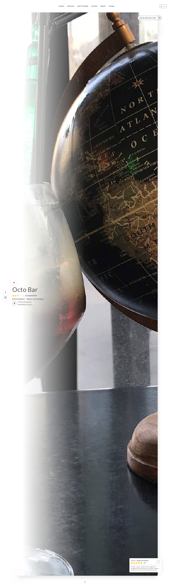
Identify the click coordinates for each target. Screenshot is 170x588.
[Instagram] (5, 297)
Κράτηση (70, 6)
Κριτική (94, 6)
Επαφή (111, 6)
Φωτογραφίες (82, 6)
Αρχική (61, 6)
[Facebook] (5, 292)
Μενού (103, 6)
